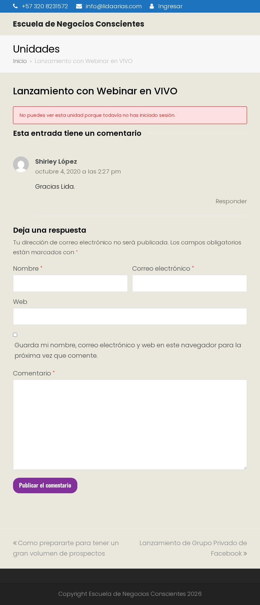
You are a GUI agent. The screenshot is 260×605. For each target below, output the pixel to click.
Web (20, 301)
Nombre (27, 268)
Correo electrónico (163, 268)
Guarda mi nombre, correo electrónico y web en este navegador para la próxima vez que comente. (128, 350)
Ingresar (170, 6)
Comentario (34, 373)
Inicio (20, 61)
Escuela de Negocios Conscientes (78, 24)
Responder (231, 201)
